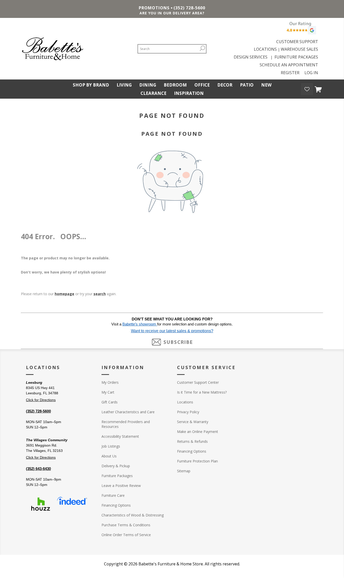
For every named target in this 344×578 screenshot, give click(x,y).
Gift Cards (109, 402)
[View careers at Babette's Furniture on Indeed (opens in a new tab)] (72, 504)
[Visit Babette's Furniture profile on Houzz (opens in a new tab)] (40, 504)
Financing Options (116, 505)
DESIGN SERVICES (251, 57)
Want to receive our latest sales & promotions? (172, 331)
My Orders (110, 382)
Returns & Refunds (192, 441)
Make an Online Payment (197, 431)
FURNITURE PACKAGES (296, 57)
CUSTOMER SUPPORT (297, 41)
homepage (64, 293)
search (99, 293)
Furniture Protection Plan (197, 461)
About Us (109, 456)
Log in (311, 72)
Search (202, 48)
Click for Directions (41, 400)
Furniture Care (113, 495)
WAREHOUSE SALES (299, 49)
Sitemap (183, 471)
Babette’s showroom (139, 324)
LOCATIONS (265, 49)
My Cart (107, 392)
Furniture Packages (117, 475)
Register (290, 72)
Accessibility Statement (120, 436)
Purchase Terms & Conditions (125, 524)
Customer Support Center (198, 382)
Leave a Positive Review (121, 485)
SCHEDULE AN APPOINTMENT (289, 65)
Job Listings (110, 446)
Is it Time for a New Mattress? (202, 392)
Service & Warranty (192, 421)
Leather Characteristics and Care (128, 411)
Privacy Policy (188, 411)
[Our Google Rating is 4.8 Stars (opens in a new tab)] (300, 29)
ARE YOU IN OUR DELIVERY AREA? (172, 13)
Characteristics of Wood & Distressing (132, 515)
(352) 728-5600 (189, 8)
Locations (185, 402)
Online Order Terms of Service (126, 534)
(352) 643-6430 (38, 468)
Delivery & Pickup (115, 465)
